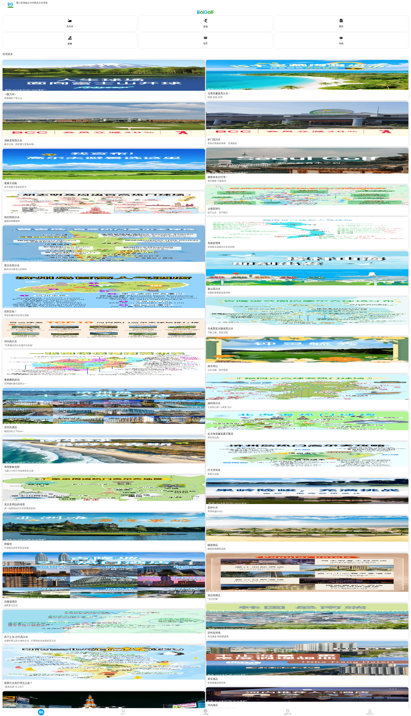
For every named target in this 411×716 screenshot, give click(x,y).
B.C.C (123, 714)
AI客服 (206, 714)
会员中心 (370, 714)
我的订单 (288, 714)
